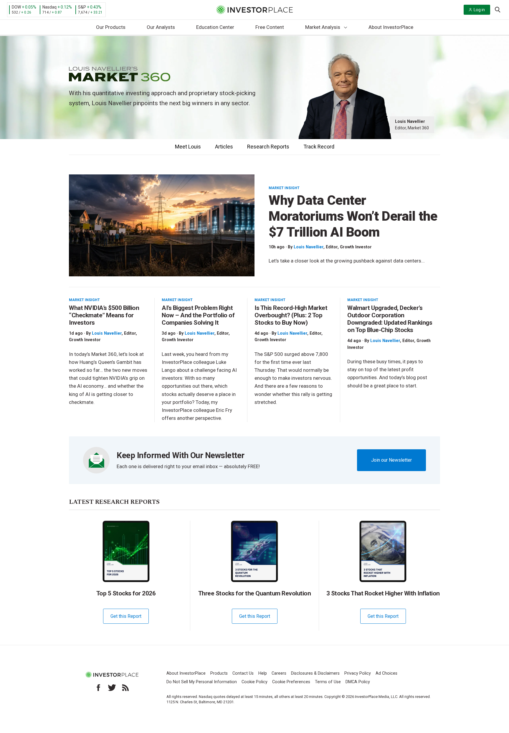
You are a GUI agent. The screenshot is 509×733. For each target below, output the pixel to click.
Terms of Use (328, 681)
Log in (479, 9)
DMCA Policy (358, 681)
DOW (16, 7)
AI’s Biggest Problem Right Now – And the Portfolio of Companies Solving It (198, 315)
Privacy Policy (357, 673)
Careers (279, 673)
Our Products (110, 27)
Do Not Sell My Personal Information (201, 681)
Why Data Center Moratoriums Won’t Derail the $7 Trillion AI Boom (353, 216)
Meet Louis (188, 146)
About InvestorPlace (390, 27)
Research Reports (268, 146)
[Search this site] (497, 9)
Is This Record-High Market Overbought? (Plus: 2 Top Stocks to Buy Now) (290, 315)
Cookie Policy (254, 681)
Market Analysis (322, 27)
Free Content (269, 27)
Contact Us (243, 673)
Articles (224, 146)
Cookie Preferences (291, 681)
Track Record (318, 146)
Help (262, 673)
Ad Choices (386, 673)
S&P (82, 7)
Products (219, 673)
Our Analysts (161, 27)
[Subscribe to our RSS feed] (125, 687)
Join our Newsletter (391, 460)
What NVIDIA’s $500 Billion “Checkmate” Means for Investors (104, 315)
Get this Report (125, 616)
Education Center (215, 27)
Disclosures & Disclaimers (315, 673)
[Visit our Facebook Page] (98, 687)
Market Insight (284, 188)
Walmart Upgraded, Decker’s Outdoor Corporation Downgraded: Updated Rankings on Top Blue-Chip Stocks (389, 319)
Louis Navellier (308, 247)
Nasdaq (49, 7)
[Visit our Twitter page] (112, 687)
